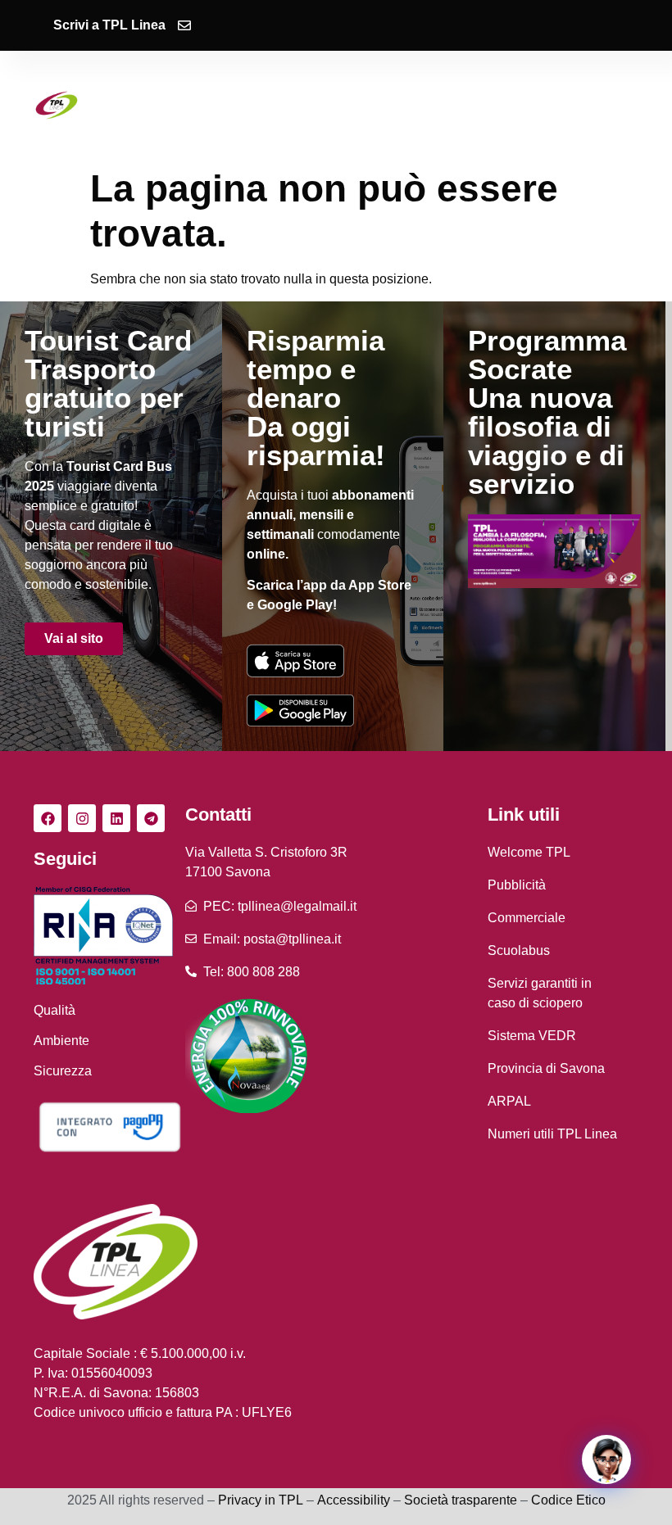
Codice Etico (568, 1500)
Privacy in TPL (260, 1500)
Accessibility (353, 1500)
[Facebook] (47, 818)
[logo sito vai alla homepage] (56, 105)
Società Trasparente (338, 118)
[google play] (300, 710)
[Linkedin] (116, 818)
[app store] (295, 660)
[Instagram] (82, 818)
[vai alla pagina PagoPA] (109, 1126)
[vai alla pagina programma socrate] (554, 551)
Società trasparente (460, 1500)
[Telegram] (151, 818)
